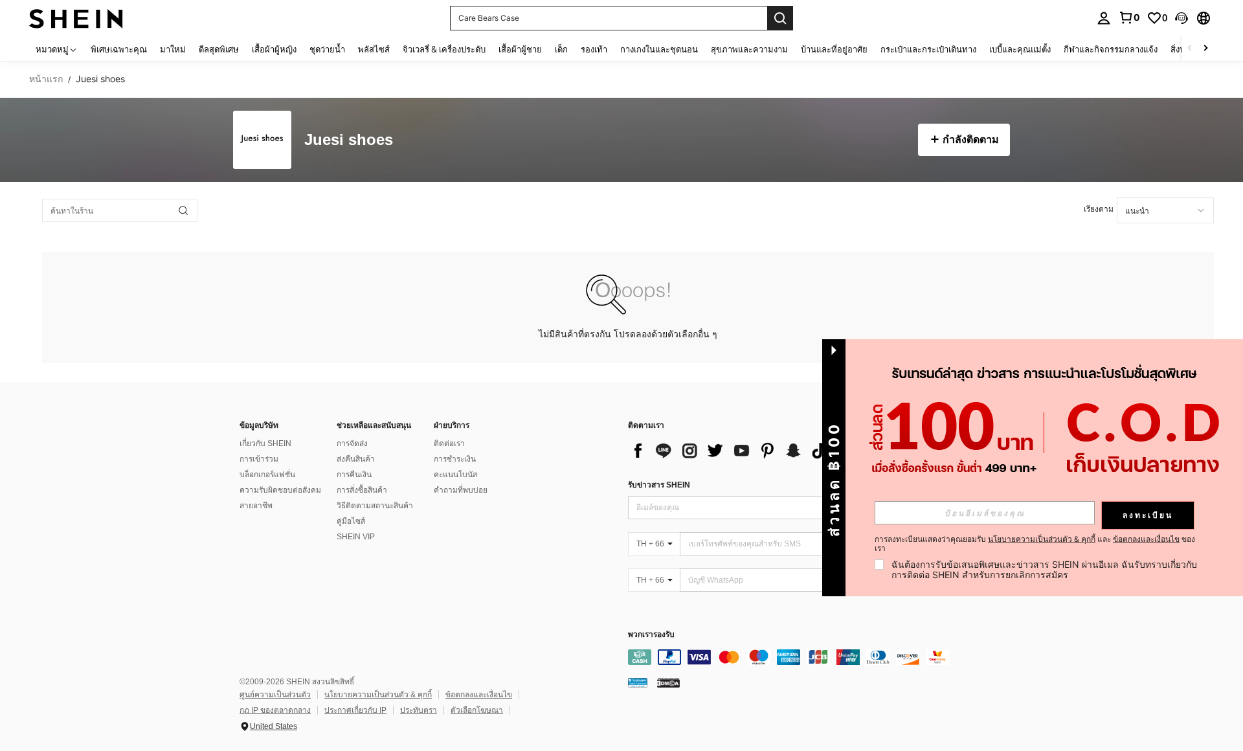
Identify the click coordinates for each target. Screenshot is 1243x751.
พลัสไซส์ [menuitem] (374, 49)
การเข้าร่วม (259, 459)
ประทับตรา (418, 710)
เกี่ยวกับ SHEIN (265, 443)
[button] (1181, 18)
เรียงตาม (1099, 209)
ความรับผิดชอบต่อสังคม (280, 490)
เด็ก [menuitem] (561, 49)
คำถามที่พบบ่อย (460, 490)
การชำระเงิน (455, 459)
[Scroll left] (1189, 49)
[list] (731, 450)
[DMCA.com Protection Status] (668, 682)
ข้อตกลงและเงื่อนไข (478, 694)
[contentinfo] (822, 657)
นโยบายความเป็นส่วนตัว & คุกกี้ (378, 694)
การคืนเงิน (354, 474)
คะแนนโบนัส (455, 474)
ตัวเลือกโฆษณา (477, 710)
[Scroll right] (1205, 49)
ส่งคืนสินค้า (356, 459)
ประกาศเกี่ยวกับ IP (355, 710)
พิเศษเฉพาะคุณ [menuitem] (119, 49)
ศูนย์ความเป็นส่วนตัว (275, 694)
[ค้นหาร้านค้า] (183, 210)
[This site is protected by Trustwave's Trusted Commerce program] (637, 682)
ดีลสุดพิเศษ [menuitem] (219, 49)
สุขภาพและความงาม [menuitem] (749, 49)
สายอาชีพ (256, 505)
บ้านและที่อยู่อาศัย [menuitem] (834, 49)
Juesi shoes (348, 140)
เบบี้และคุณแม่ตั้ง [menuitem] (1020, 49)
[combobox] (1165, 210)
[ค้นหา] (780, 18)
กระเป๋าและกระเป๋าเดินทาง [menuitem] (928, 49)
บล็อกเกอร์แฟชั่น (267, 474)
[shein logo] (76, 18)
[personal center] (1104, 18)
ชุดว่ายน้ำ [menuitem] (327, 49)
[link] (1129, 17)
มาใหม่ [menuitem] (173, 49)
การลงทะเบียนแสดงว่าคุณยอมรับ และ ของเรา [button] (1035, 544)
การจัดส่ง (352, 443)
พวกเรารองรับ (651, 635)
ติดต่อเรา (449, 443)
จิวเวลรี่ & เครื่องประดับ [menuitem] (444, 49)
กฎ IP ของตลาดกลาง (275, 710)
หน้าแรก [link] (46, 79)
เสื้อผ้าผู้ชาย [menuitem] (520, 49)
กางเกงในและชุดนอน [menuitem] (659, 49)
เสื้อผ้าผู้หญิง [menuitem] (274, 49)
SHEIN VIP (356, 536)
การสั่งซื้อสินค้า (362, 490)
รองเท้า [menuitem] (594, 49)
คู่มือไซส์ (351, 521)
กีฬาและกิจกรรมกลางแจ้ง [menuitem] (1111, 49)
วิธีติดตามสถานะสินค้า (375, 505)
